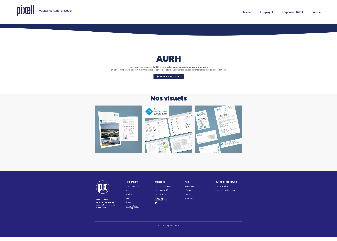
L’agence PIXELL (293, 12)
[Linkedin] (155, 203)
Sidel (128, 190)
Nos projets (132, 181)
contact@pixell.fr (161, 190)
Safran (128, 198)
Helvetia (129, 202)
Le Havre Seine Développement (132, 207)
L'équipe (188, 190)
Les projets (267, 12)
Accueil (247, 12)
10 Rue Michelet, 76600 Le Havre (161, 199)
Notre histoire (190, 186)
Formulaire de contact (163, 186)
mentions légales (221, 186)
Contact (316, 12)
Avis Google (189, 198)
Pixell (187, 181)
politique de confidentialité (224, 190)
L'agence (188, 194)
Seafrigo (129, 194)
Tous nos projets (132, 186)
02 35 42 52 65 (160, 194)
